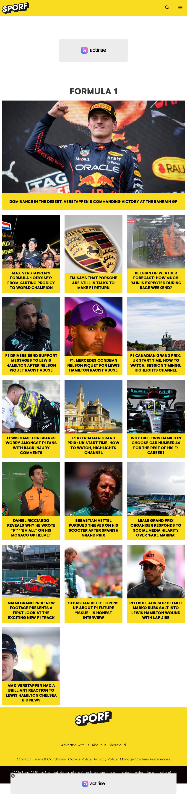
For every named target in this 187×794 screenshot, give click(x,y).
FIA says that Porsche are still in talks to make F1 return (93, 283)
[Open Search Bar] (167, 8)
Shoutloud (117, 745)
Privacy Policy (106, 759)
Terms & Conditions (49, 759)
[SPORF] (15, 8)
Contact (24, 759)
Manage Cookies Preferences (145, 759)
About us (99, 745)
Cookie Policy (80, 759)
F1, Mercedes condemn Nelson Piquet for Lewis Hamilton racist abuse (93, 365)
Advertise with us (75, 745)
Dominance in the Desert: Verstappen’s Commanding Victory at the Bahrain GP (93, 201)
